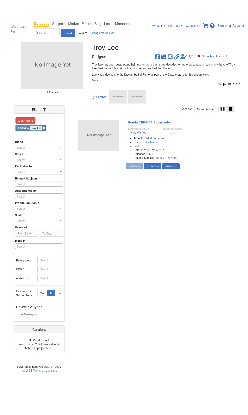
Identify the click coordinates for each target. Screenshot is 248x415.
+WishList (171, 166)
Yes (42, 293)
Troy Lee (171, 158)
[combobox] (39, 147)
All (51, 293)
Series (19, 154)
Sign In (222, 25)
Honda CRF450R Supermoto (149, 122)
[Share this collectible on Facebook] (157, 56)
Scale (18, 215)
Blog (97, 23)
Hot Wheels (150, 142)
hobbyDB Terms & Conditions (39, 370)
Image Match (103, 33)
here (49, 348)
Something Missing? (214, 56)
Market (73, 23)
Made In (20, 240)
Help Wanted (138, 132)
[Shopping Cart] (205, 24)
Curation (191, 26)
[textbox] (39, 147)
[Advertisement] (124, 9)
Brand (19, 142)
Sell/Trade (174, 26)
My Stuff (157, 26)
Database (41, 23)
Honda (160, 158)
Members (122, 23)
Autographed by (26, 190)
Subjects (58, 23)
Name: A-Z (204, 109)
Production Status (27, 203)
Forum (87, 23)
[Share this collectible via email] (170, 56)
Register (238, 25)
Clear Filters (25, 121)
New (67, 33)
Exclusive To (23, 166)
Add (82, 33)
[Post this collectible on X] (163, 56)
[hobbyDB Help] (212, 24)
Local (108, 23)
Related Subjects (26, 178)
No (59, 293)
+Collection (153, 166)
